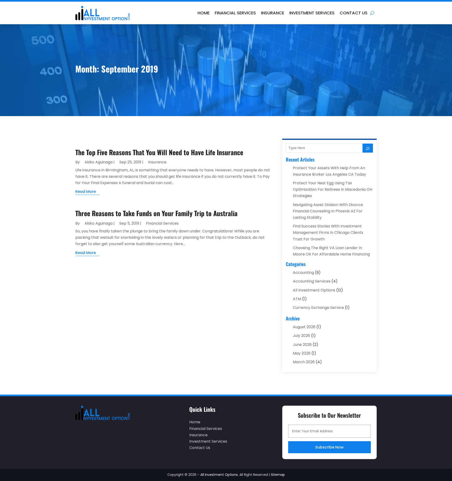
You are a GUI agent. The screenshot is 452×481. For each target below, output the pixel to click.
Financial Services (235, 13)
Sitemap (278, 474)
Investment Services (312, 13)
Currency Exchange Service (318, 307)
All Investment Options (314, 290)
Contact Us (353, 13)
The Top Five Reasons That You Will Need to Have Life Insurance (159, 152)
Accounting (303, 272)
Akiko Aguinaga (99, 162)
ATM (297, 299)
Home (204, 13)
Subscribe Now (329, 447)
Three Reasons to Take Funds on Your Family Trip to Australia (156, 213)
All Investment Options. (219, 474)
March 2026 (304, 362)
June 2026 (302, 344)
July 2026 (301, 335)
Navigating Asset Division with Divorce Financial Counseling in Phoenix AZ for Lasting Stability (328, 211)
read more (85, 191)
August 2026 (304, 327)
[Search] (367, 148)
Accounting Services (312, 281)
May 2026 (302, 353)
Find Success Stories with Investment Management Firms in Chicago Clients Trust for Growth (328, 232)
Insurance (272, 13)
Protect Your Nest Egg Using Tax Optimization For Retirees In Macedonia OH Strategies (332, 189)
